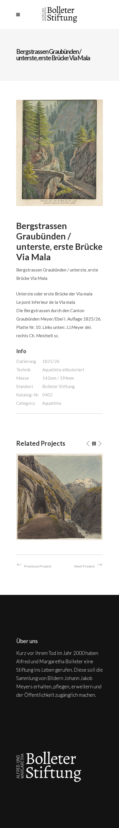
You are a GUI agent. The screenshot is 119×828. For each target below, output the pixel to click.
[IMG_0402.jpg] (59, 152)
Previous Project (37, 566)
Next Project (84, 566)
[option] (59, 496)
